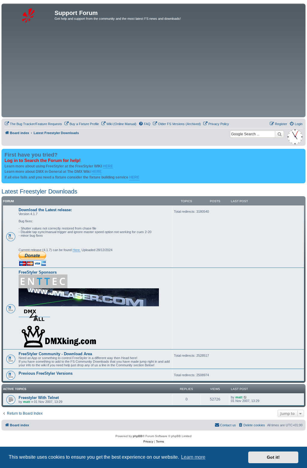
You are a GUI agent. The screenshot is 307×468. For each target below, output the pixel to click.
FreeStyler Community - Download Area (55, 354)
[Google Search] (279, 134)
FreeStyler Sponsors (38, 272)
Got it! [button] (273, 457)
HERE (108, 166)
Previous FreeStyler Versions (46, 373)
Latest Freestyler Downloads (39, 191)
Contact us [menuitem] (228, 425)
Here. (77, 250)
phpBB (137, 436)
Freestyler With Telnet (39, 397)
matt (26, 402)
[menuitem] (33, 124)
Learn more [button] (193, 457)
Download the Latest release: (45, 210)
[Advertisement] (153, 71)
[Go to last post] (245, 397)
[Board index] (29, 14)
